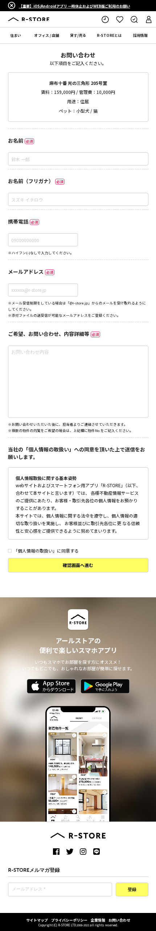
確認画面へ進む (78, 565)
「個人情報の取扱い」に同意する (46, 550)
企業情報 (98, 920)
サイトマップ (37, 920)
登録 (132, 890)
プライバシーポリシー (69, 920)
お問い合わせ (119, 920)
